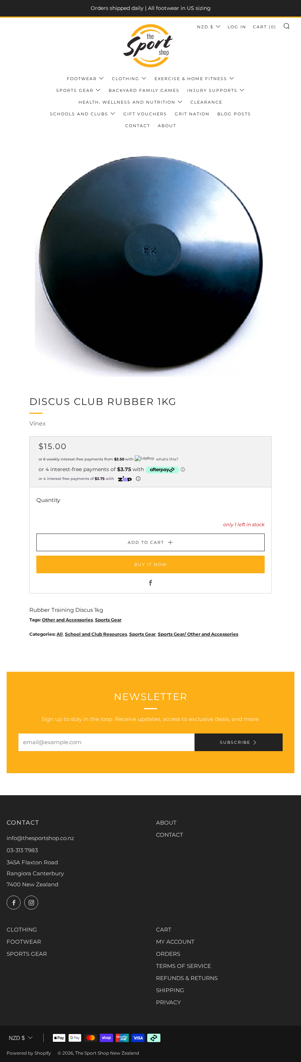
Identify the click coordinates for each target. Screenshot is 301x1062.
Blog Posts (234, 113)
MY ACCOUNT (175, 941)
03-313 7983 (22, 850)
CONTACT (169, 834)
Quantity (48, 499)
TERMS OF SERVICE (183, 965)
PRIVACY (168, 1002)
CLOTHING (22, 929)
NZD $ (205, 26)
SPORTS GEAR (27, 953)
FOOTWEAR (24, 941)
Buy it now (150, 564)
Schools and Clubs (79, 113)
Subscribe (235, 742)
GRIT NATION (192, 113)
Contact (137, 125)
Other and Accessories (67, 620)
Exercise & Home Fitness (191, 78)
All (60, 634)
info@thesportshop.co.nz (40, 838)
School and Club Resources (96, 634)
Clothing (125, 78)
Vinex (37, 423)
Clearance (206, 102)
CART (163, 929)
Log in (237, 26)
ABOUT (166, 822)
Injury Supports (212, 90)
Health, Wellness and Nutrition (127, 102)
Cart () (264, 26)
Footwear (82, 78)
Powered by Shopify (29, 1053)
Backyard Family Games (144, 90)
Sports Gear (75, 90)
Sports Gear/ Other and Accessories (198, 634)
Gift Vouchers (145, 113)
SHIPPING (170, 990)
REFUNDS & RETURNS (187, 978)
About (167, 125)
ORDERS (168, 953)
